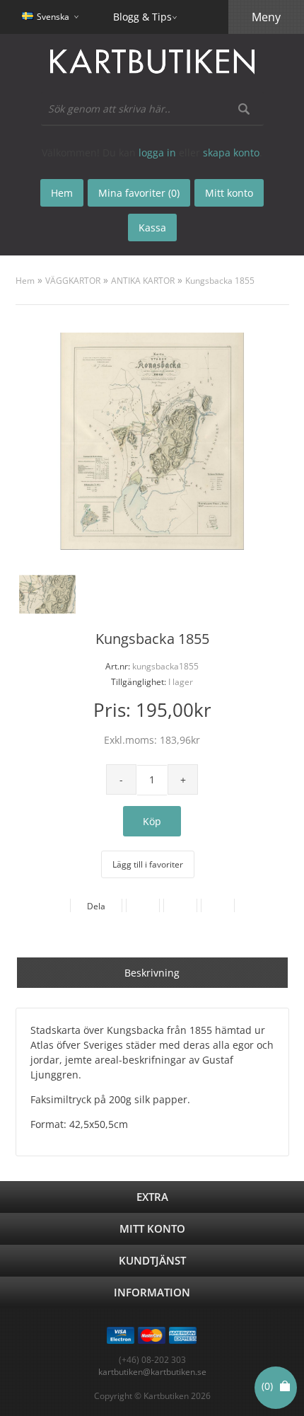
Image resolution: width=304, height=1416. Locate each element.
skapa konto (231, 152)
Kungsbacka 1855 (220, 281)
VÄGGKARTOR (72, 281)
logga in (157, 152)
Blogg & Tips (142, 16)
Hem (25, 281)
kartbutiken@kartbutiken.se (152, 1372)
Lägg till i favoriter (147, 864)
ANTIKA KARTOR (143, 281)
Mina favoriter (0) (139, 193)
